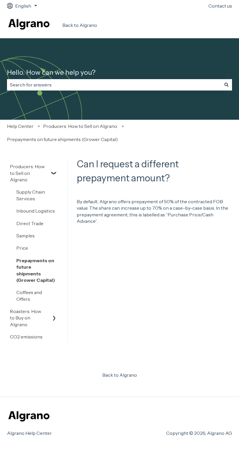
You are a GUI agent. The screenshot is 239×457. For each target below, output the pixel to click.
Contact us (220, 6)
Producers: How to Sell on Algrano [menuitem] (27, 173)
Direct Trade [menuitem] (29, 223)
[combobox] (114, 84)
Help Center (20, 126)
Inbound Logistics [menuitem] (35, 211)
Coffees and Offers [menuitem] (29, 295)
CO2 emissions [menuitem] (26, 337)
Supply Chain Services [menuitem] (30, 195)
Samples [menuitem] (25, 236)
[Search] (226, 84)
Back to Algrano (79, 25)
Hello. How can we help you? (51, 72)
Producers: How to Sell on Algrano (80, 126)
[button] (54, 167)
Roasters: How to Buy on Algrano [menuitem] (25, 317)
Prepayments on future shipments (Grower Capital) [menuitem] (35, 270)
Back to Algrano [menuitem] (119, 375)
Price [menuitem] (22, 248)
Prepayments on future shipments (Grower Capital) (62, 139)
